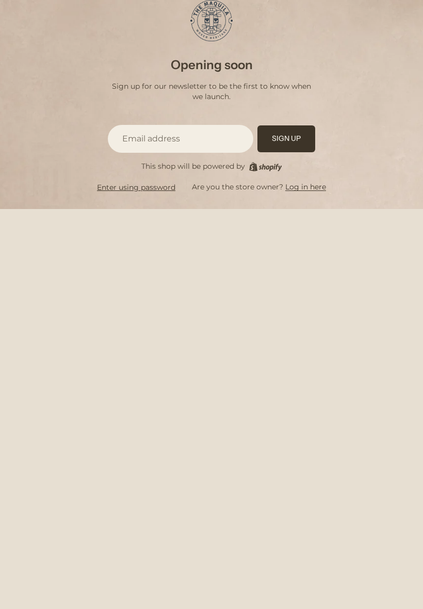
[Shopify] (265, 166)
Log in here (305, 186)
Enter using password (136, 187)
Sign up (286, 138)
